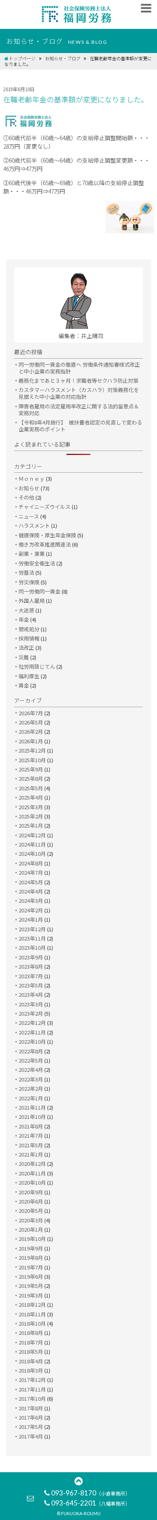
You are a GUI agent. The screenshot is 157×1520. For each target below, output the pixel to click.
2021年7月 (31, 1135)
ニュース (29, 516)
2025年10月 (32, 760)
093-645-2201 (90, 1503)
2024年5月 (31, 882)
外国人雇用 (32, 600)
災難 (24, 657)
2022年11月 (32, 1032)
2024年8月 (31, 863)
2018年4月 (31, 1361)
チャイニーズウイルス (44, 506)
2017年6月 (31, 1417)
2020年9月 (31, 1192)
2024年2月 (31, 910)
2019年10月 (32, 1239)
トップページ (22, 58)
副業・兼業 (32, 553)
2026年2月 (31, 731)
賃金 (24, 685)
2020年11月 (32, 1173)
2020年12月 (32, 1163)
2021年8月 (31, 1126)
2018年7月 (31, 1342)
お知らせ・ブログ (63, 58)
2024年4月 (31, 891)
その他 (26, 497)
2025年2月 (31, 816)
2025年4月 (31, 797)
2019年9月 (31, 1248)
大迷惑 (26, 610)
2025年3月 (31, 807)
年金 (24, 619)
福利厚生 (29, 676)
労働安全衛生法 (37, 563)
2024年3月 (31, 900)
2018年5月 (31, 1351)
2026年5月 (31, 722)
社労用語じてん (37, 666)
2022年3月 (31, 1079)
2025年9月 (31, 769)
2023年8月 (31, 966)
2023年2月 (31, 1013)
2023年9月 (31, 957)
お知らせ (29, 488)
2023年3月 (31, 1004)
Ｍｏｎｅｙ (32, 478)
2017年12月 (32, 1379)
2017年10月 (32, 1398)
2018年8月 (31, 1332)
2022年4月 (31, 1069)
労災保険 (29, 582)
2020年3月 (31, 1220)
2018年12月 (32, 1304)
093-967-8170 (90, 1493)
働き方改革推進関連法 (45, 544)
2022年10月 (32, 1041)
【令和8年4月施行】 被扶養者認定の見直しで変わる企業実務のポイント (80, 425)
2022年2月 (31, 1088)
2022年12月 (32, 1022)
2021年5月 (31, 1145)
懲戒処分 (29, 629)
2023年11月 (32, 938)
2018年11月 (32, 1314)
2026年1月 (31, 741)
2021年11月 (32, 1107)
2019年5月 (31, 1285)
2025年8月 (31, 778)
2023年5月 (31, 985)
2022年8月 (31, 1051)
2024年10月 (32, 853)
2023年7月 (31, 976)
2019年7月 (31, 1267)
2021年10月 (32, 1116)
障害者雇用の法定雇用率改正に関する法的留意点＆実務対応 (79, 409)
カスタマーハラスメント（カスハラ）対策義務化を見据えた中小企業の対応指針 (79, 393)
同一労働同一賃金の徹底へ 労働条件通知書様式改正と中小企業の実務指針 (79, 368)
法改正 (26, 647)
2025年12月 (32, 750)
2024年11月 (32, 844)
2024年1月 (31, 919)
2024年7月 (31, 872)
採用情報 (29, 638)
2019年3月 (31, 1295)
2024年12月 (32, 835)
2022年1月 (31, 1098)
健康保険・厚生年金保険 (47, 535)
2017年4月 (31, 1436)
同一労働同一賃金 (39, 591)
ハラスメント (34, 525)
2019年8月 (31, 1257)
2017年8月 (31, 1408)
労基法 (26, 572)
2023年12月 (32, 929)
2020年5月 (31, 1210)
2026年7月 (31, 713)
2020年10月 (32, 1182)
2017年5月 (31, 1426)
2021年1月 (31, 1154)
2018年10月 (32, 1323)
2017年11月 (32, 1389)
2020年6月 (31, 1201)
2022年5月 (31, 1060)
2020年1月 (31, 1229)
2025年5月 (31, 788)
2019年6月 (31, 1276)
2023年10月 (32, 947)
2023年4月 (31, 994)
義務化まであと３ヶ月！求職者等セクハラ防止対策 (78, 380)
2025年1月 (31, 825)
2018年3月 (31, 1370)
